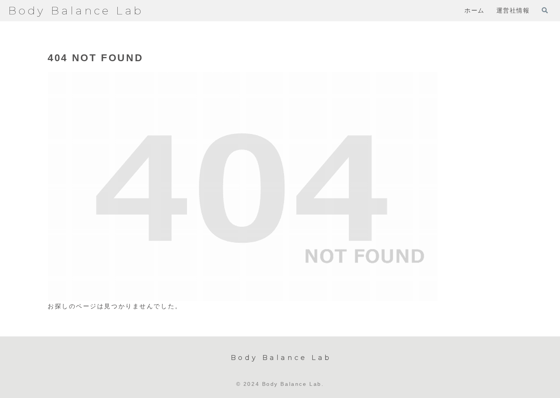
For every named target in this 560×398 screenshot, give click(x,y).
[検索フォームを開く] (545, 10)
